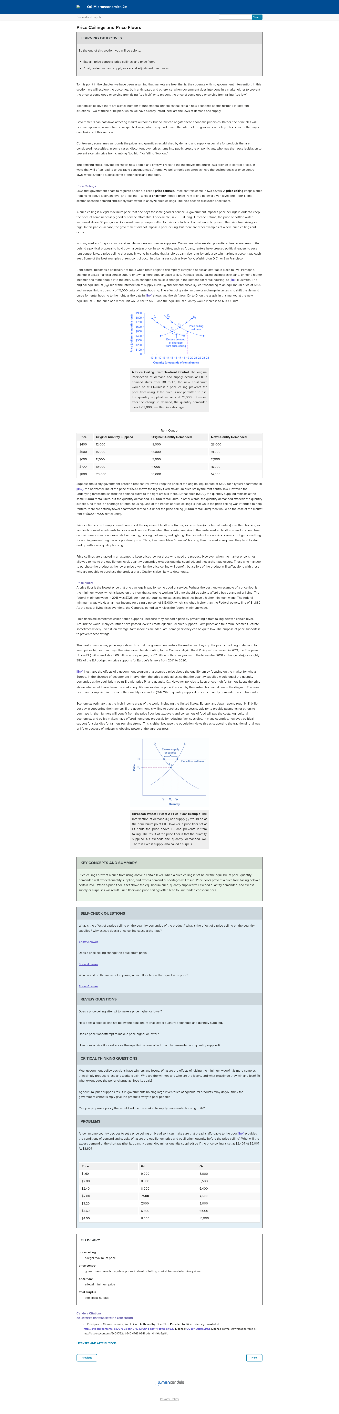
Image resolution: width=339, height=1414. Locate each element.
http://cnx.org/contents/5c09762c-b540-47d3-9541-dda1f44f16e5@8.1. (129, 1329)
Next (254, 1357)
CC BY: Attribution (198, 1329)
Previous (87, 1357)
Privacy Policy (169, 1399)
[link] (233, 280)
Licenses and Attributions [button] (97, 1343)
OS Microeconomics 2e (107, 7)
